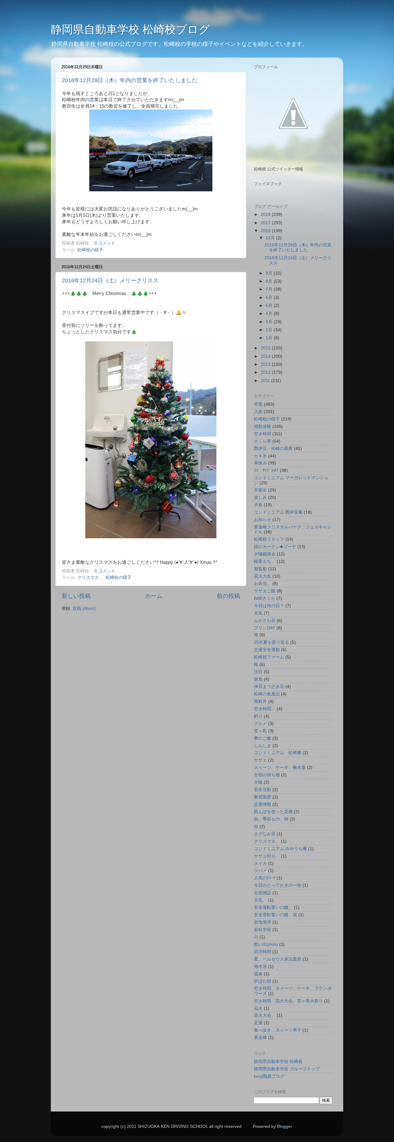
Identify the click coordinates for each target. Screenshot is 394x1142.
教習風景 (262, 797)
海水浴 (260, 966)
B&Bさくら (264, 598)
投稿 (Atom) (84, 608)
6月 (270, 297)
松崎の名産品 (267, 694)
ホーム (154, 596)
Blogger (284, 1126)
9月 (270, 273)
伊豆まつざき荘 (269, 686)
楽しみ (260, 497)
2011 (266, 380)
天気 (258, 613)
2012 (266, 372)
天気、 (260, 900)
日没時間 (262, 951)
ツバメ (260, 870)
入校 (258, 411)
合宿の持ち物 (267, 775)
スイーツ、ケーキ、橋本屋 (280, 767)
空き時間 (262, 434)
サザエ (260, 760)
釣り (258, 716)
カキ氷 (260, 456)
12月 (271, 238)
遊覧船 (260, 569)
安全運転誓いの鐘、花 (275, 915)
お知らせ (262, 519)
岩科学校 (262, 929)
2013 (266, 364)
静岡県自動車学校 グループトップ (287, 1069)
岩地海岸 (262, 922)
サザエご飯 (264, 591)
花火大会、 (264, 1015)
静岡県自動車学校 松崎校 (278, 1061)
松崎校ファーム (269, 657)
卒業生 (260, 490)
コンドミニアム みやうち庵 (280, 848)
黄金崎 (260, 1037)
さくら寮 (262, 441)
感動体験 (262, 426)
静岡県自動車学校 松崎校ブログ (130, 29)
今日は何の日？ (269, 605)
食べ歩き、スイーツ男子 (277, 1030)
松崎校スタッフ (269, 539)
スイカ (260, 863)
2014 (266, 356)
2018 (266, 214)
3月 (270, 322)
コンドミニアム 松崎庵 (277, 752)
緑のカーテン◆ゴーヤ (275, 546)
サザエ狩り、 (267, 856)
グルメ (260, 723)
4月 (270, 313)
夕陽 (258, 782)
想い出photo (266, 944)
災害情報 (262, 804)
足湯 (258, 1023)
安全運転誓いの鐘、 (273, 907)
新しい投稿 (76, 596)
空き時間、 (264, 708)
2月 (270, 330)
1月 (270, 338)
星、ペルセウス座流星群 (277, 959)
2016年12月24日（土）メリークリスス (110, 280)
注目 (258, 672)
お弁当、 (262, 583)
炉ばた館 (262, 981)
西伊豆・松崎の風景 (273, 448)
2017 (266, 223)
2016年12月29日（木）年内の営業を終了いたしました (129, 80)
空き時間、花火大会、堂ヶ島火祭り (288, 1001)
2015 (266, 348)
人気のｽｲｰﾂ (264, 878)
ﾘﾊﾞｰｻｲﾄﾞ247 (266, 470)
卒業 (258, 404)
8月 (270, 281)
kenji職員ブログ (269, 1076)
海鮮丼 (260, 701)
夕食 (258, 505)
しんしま (262, 745)
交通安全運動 (267, 649)
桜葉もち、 (264, 561)
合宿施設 (262, 892)
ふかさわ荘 (264, 620)
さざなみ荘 (264, 834)
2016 (266, 231)
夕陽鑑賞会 (264, 554)
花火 (258, 1008)
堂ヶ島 (260, 731)
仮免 (258, 679)
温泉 (258, 974)
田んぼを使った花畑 (273, 812)
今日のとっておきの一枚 (277, 885)
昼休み (260, 463)
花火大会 (262, 576)
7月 (270, 289)
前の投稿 (228, 596)
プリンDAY (264, 628)
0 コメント (104, 243)
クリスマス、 (90, 577)
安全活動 (262, 789)
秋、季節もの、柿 (271, 819)
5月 (270, 305)
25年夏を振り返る (271, 642)
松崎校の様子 (90, 250)
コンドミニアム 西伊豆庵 (278, 512)
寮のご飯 (262, 738)
